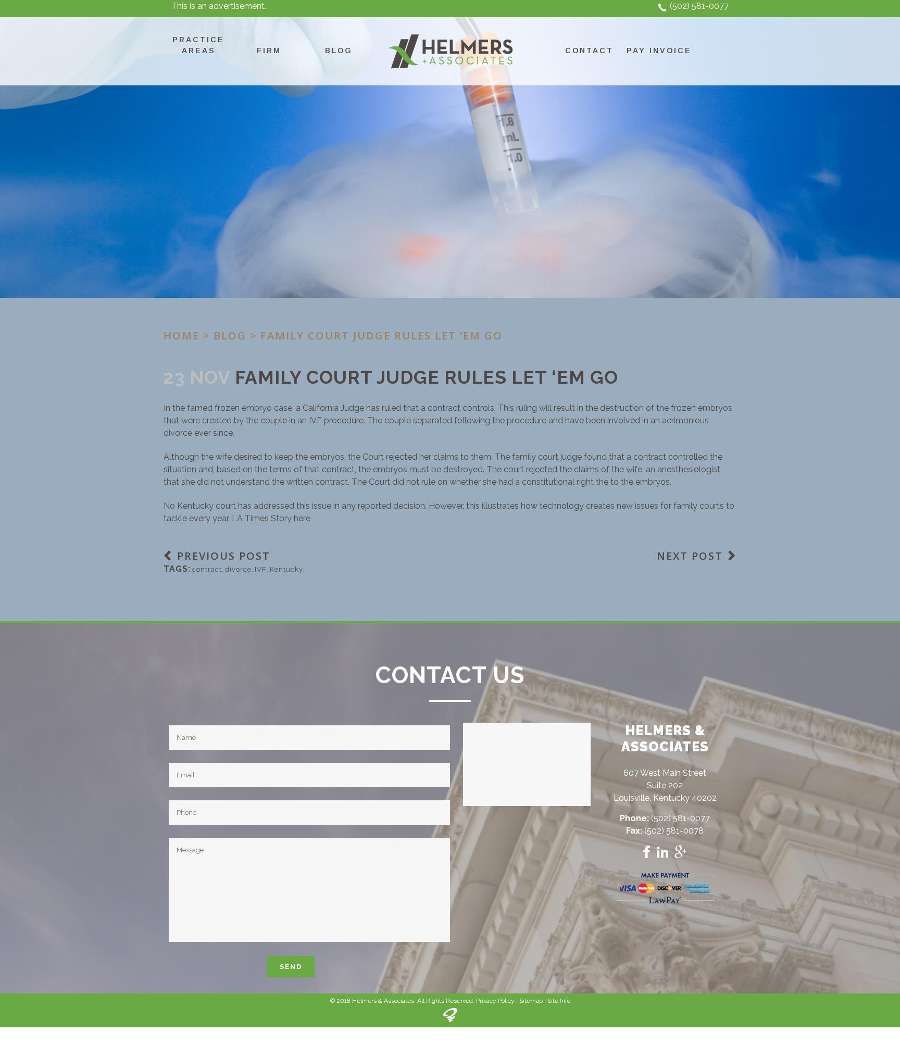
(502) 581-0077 (699, 6)
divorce (238, 569)
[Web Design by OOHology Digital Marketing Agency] (450, 1020)
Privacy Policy (495, 1000)
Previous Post (223, 556)
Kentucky (286, 569)
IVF (261, 569)
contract (207, 569)
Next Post (690, 556)
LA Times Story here (271, 518)
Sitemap (531, 1000)
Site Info (558, 1000)
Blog (230, 336)
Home (181, 336)
